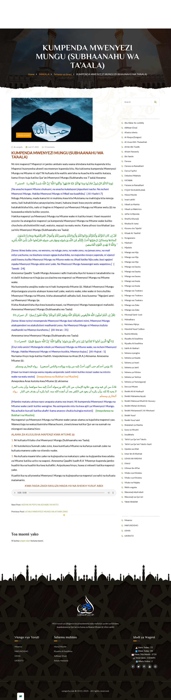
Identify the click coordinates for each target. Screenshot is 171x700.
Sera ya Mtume (131, 386)
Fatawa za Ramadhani (134, 185)
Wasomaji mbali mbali (134, 492)
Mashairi (128, 243)
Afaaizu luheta (131, 132)
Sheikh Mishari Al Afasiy (135, 406)
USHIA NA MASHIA (133, 458)
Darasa (128, 161)
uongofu (19, 147)
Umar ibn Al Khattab (133, 454)
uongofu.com (68, 691)
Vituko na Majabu (132, 482)
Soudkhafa (129, 434)
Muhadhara (130, 319)
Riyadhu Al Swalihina (134, 338)
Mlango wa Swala (132, 281)
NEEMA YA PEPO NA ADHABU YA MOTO (40, 504)
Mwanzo (128, 520)
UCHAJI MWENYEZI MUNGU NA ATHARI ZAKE (46, 511)
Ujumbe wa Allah (132, 449)
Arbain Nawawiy (132, 151)
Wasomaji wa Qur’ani (134, 497)
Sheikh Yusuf (130, 415)
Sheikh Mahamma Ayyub (135, 396)
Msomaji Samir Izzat (133, 314)
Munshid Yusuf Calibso (135, 329)
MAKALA (44, 74)
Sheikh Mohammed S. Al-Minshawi (139, 410)
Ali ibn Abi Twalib (132, 147)
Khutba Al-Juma (131, 223)
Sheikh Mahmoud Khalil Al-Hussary (140, 401)
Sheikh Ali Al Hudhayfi (134, 391)
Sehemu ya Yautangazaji (135, 382)
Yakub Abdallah (131, 501)
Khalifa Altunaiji (132, 219)
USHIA (127, 530)
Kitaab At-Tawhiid (132, 233)
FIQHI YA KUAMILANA (135, 190)
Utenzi (127, 463)
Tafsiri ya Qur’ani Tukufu (135, 439)
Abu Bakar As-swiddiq (134, 123)
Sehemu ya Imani (63, 74)
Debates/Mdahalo (133, 175)
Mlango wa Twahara (134, 290)
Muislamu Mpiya (132, 324)
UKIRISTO (129, 536)
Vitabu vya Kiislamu (133, 473)
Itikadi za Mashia (132, 204)
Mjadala (128, 247)
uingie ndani (25, 540)
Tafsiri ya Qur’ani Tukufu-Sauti (138, 444)
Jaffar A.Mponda (132, 214)
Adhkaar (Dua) (131, 127)
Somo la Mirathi (132, 430)
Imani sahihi (130, 199)
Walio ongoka (131, 487)
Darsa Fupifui (131, 171)
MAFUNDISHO (131, 525)
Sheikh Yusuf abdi (132, 420)
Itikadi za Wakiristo (133, 209)
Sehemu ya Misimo (133, 372)
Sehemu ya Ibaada (132, 358)
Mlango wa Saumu (133, 266)
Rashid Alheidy (131, 334)
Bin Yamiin (129, 156)
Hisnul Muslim (131, 195)
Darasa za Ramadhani (134, 166)
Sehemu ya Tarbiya (133, 377)
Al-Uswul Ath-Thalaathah (136, 142)
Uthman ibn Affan (132, 468)
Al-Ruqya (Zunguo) (133, 137)
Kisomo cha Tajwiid (133, 228)
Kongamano (130, 238)
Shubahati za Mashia (134, 425)
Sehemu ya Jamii (132, 367)
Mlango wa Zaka (132, 305)
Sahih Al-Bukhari (132, 348)
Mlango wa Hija (131, 252)
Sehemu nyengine (132, 353)
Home (31, 74)
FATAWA (128, 180)
